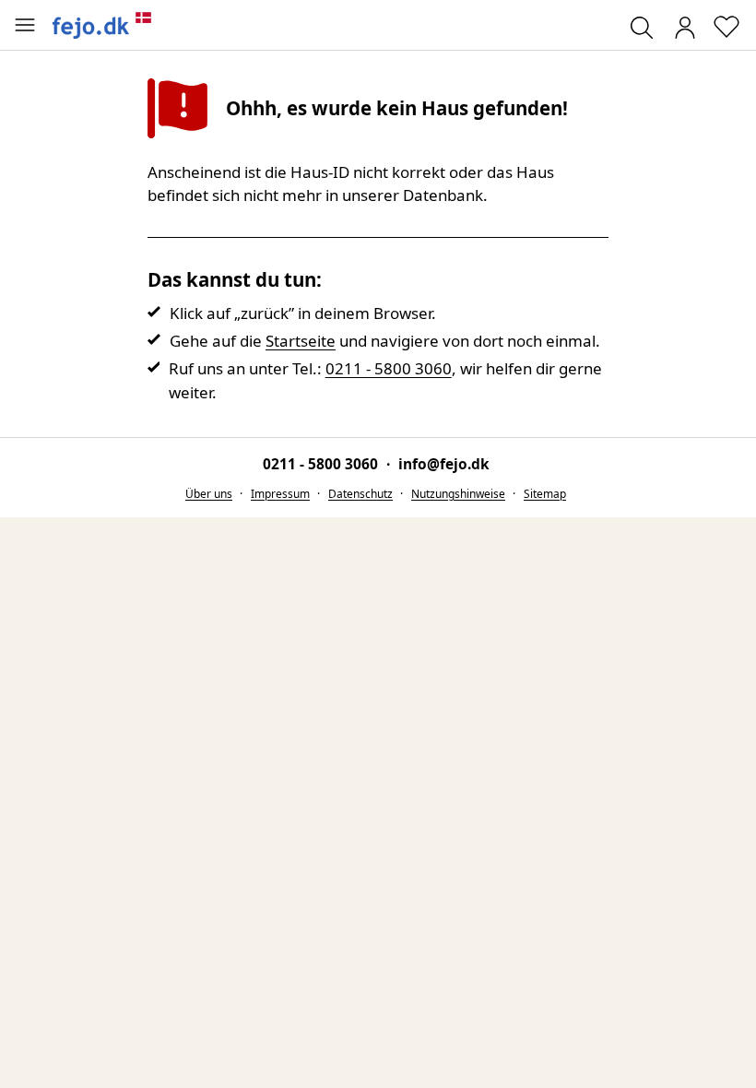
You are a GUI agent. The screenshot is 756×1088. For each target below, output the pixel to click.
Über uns (208, 494)
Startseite (301, 340)
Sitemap (545, 494)
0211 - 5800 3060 (388, 368)
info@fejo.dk (444, 464)
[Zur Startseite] (102, 25)
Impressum (280, 494)
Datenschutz (360, 494)
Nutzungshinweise (458, 494)
